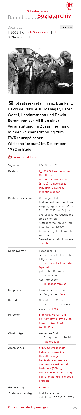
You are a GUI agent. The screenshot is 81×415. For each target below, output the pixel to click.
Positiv (68, 337)
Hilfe (55, 32)
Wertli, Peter (47, 327)
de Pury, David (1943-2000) (56, 318)
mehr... (46, 243)
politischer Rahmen (51, 271)
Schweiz (60, 290)
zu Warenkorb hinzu (25, 157)
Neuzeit (44, 300)
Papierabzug (51, 341)
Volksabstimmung (54, 283)
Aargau (48, 294)
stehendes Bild (48, 333)
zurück (26, 37)
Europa (43, 290)
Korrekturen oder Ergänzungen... (29, 407)
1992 (55, 308)
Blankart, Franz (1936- (53, 314)
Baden (63, 294)
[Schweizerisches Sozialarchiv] (50, 10)
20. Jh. (59, 300)
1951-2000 (50, 304)
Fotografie (50, 337)
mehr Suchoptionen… (38, 32)
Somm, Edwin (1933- (52, 322)
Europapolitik (47, 250)
